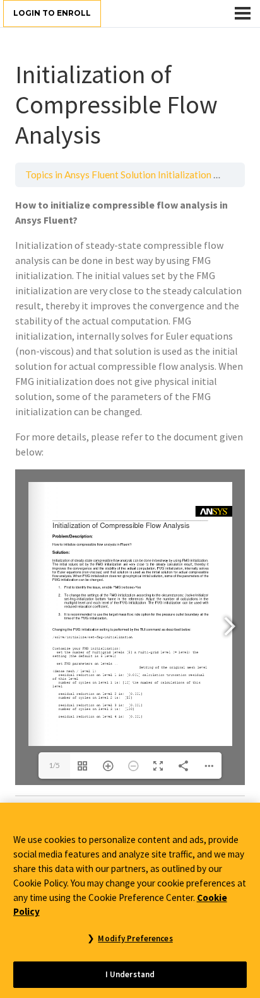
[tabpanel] (130, 491)
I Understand (130, 974)
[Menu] (242, 13)
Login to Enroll (52, 13)
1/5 (54, 765)
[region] (130, 900)
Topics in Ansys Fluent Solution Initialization (118, 174)
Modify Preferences (135, 938)
